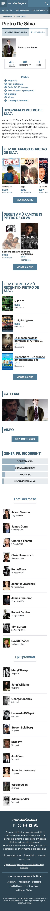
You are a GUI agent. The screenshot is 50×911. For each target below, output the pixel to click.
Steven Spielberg (22, 727)
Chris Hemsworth (22, 555)
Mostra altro (25, 199)
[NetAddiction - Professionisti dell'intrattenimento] (31, 876)
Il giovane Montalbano (27, 252)
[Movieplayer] (25, 819)
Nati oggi (7, 10)
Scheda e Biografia (15, 32)
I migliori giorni (23, 320)
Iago (23, 186)
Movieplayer (8, 16)
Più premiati (22, 10)
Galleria (12, 94)
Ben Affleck (18, 569)
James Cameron (21, 598)
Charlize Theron (21, 541)
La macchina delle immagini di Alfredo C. (28, 339)
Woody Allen (19, 784)
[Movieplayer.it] (17, 3)
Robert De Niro (20, 612)
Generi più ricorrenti (18, 100)
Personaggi (21, 16)
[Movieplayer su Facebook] (14, 825)
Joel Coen (17, 756)
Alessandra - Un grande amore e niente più (29, 358)
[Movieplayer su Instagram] (25, 825)
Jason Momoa (20, 512)
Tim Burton (18, 626)
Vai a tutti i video (25, 439)
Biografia (12, 80)
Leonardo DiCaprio (23, 713)
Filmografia (38, 32)
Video (11, 97)
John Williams (20, 684)
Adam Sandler (20, 799)
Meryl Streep (19, 670)
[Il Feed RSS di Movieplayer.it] (36, 825)
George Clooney (21, 699)
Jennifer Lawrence (23, 583)
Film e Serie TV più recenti (21, 90)
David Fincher (20, 641)
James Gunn (19, 526)
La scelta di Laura (11, 251)
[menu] (3, 3)
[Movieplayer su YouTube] (30, 825)
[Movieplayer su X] (19, 825)
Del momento (40, 10)
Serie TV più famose (18, 87)
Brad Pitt (16, 741)
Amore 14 (7, 186)
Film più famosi (15, 84)
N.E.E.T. (19, 301)
